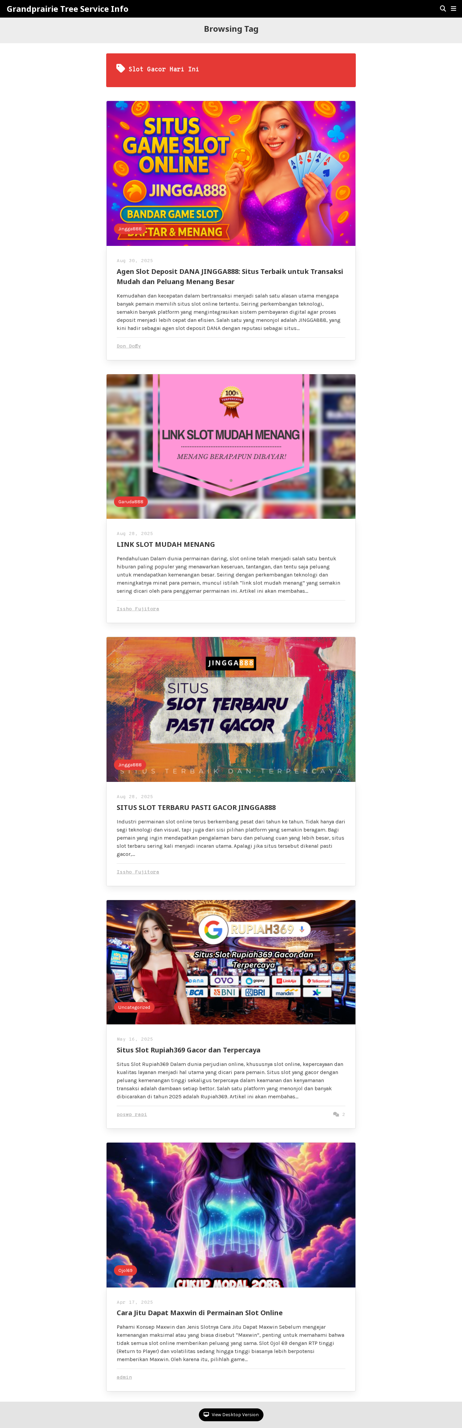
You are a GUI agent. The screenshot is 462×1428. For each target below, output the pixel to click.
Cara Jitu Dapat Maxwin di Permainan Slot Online (200, 1312)
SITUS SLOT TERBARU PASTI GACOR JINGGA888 (196, 807)
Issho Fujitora (138, 609)
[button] (453, 8)
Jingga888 (130, 229)
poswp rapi (132, 1115)
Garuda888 (130, 502)
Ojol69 (125, 1270)
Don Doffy (129, 346)
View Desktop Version (235, 1415)
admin (124, 1377)
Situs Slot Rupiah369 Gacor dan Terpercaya (188, 1049)
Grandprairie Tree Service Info (68, 9)
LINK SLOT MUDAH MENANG (166, 544)
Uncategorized (134, 1007)
